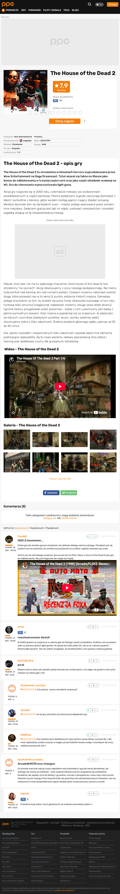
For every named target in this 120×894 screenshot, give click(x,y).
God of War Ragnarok (40, 871)
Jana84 (25, 710)
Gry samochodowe (10, 838)
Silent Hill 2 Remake (69, 866)
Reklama (66, 825)
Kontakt (54, 822)
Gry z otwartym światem (13, 881)
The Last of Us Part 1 (40, 862)
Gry (23, 10)
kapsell (24, 793)
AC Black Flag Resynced (70, 862)
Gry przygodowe (9, 852)
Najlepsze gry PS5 (97, 857)
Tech (66, 10)
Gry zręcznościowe (10, 843)
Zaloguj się (49, 518)
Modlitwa (25, 734)
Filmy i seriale (52, 10)
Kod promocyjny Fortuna (100, 876)
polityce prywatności (64, 890)
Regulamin (42, 822)
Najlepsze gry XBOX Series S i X (102, 866)
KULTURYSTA (25, 660)
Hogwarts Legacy (68, 876)
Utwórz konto (69, 518)
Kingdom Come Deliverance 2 (73, 852)
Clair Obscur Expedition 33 (71, 843)
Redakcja (78, 825)
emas (21, 626)
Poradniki (34, 10)
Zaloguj (113, 4)
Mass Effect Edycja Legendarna (45, 843)
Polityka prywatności (73, 822)
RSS (87, 825)
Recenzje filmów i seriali (99, 847)
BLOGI (75, 10)
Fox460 (22, 536)
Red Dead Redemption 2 (41, 857)
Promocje (12, 10)
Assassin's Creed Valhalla (42, 876)
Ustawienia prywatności (101, 822)
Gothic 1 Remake (67, 857)
